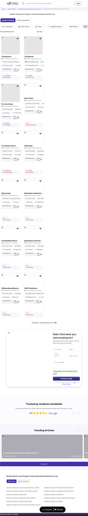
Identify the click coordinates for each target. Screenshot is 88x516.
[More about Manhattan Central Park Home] (33, 232)
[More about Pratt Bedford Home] (10, 232)
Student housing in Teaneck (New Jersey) (21, 498)
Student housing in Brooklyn (54, 494)
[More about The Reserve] (10, 45)
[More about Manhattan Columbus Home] (33, 185)
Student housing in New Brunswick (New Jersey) (23, 504)
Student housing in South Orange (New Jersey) (22, 487)
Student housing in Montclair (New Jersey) (59, 487)
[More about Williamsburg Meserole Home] (10, 280)
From (7, 76)
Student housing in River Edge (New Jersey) (59, 498)
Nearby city (11, 481)
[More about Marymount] (10, 185)
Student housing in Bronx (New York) (19, 501)
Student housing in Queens (53, 501)
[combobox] (44, 3)
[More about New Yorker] (33, 90)
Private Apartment (23, 20)
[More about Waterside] (33, 137)
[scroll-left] (73, 413)
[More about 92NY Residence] (33, 280)
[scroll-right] (78, 413)
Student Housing (8, 20)
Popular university (23, 481)
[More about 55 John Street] (10, 93)
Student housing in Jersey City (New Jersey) (22, 491)
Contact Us (9, 514)
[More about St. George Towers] (10, 137)
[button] (55, 356)
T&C (74, 382)
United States (12, 9)
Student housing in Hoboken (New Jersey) (59, 491)
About (2, 514)
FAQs (16, 514)
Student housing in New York (16, 494)
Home (3, 9)
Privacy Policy (66, 384)
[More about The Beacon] (33, 45)
